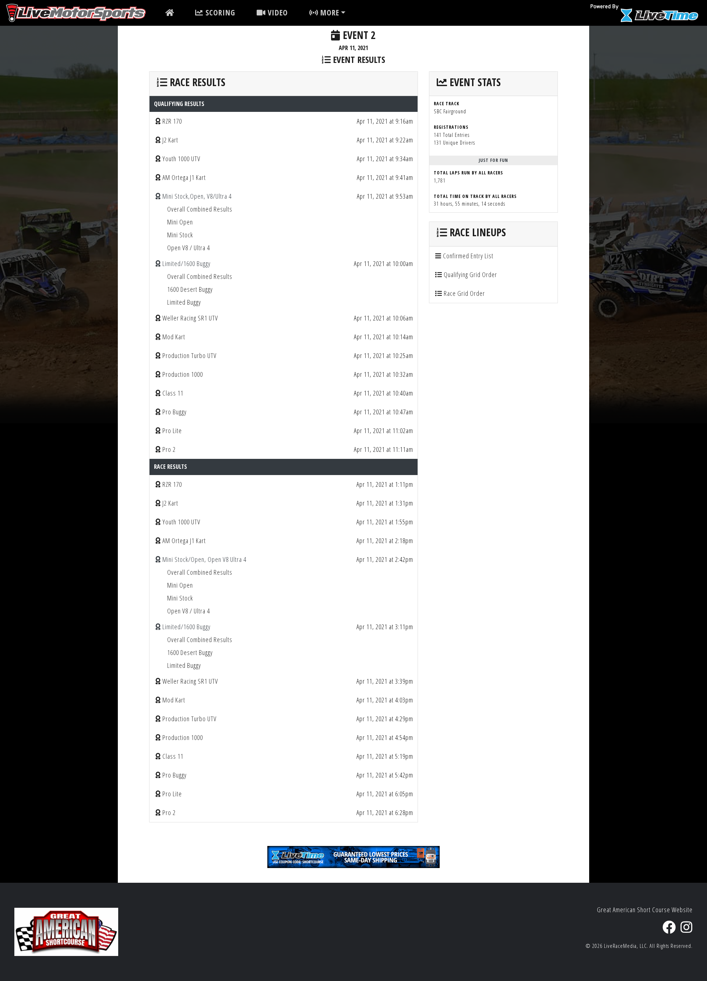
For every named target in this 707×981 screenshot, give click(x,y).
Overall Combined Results (199, 209)
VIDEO (276, 12)
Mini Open (180, 221)
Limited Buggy (184, 302)
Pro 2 (169, 449)
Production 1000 (182, 374)
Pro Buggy (174, 411)
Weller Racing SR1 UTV (190, 318)
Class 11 (172, 393)
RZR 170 (172, 121)
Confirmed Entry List (467, 255)
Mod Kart (173, 336)
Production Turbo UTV (189, 355)
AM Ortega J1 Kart (184, 177)
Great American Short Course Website (645, 909)
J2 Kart (170, 139)
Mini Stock (180, 234)
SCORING (219, 12)
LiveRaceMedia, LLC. (626, 945)
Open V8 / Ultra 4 (188, 247)
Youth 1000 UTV (181, 158)
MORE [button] (328, 12)
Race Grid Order (463, 293)
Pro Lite (172, 430)
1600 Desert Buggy (190, 289)
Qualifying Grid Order (469, 274)
